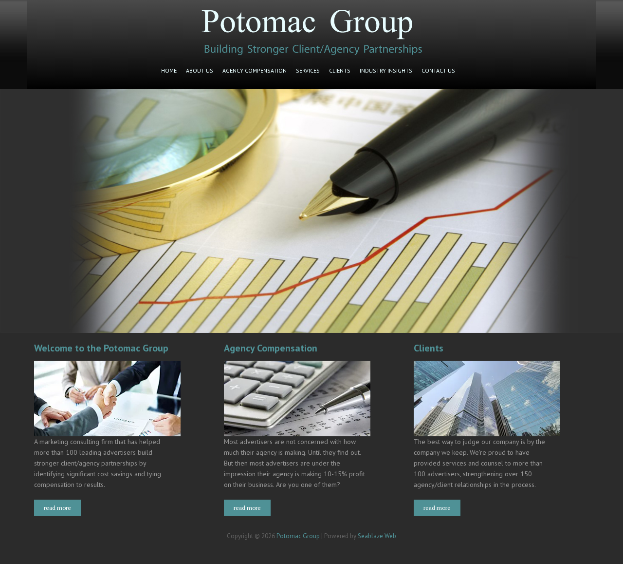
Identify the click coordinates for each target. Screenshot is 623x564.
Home (169, 70)
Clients (339, 70)
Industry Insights (386, 70)
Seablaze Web (377, 536)
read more (57, 507)
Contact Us (438, 70)
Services (308, 70)
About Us (199, 70)
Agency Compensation (254, 70)
